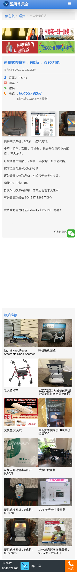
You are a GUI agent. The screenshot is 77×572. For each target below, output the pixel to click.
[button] (70, 123)
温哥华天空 (19, 4)
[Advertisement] (38, 273)
